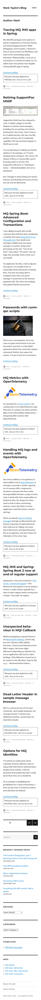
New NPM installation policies (15, 866)
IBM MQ (30, 86)
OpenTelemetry (27, 482)
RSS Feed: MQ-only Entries (16, 971)
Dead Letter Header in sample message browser (20, 697)
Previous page (29, 825)
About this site (9, 984)
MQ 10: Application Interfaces (15, 873)
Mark (8, 86)
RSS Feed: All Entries (14, 968)
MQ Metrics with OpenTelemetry (15, 379)
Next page (35, 825)
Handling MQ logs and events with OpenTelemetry (20, 453)
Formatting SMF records (13, 881)
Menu (34, 8)
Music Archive (9, 989)
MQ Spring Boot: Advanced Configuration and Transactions (17, 219)
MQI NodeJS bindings (15, 639)
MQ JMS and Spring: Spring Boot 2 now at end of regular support (20, 570)
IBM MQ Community (13, 947)
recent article (23, 404)
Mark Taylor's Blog (14, 7)
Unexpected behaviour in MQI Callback (19, 628)
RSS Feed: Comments (14, 974)
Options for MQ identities (15, 752)
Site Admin (10, 965)
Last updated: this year (25, 996)
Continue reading (10, 72)
